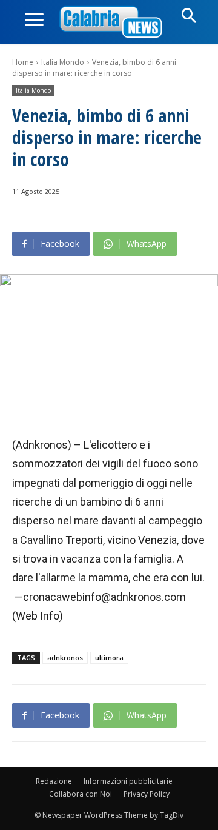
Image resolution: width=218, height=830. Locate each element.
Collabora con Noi (80, 794)
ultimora (109, 657)
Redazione (54, 781)
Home (22, 62)
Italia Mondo (62, 62)
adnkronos (65, 657)
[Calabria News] (113, 22)
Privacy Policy (147, 794)
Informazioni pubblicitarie (128, 781)
